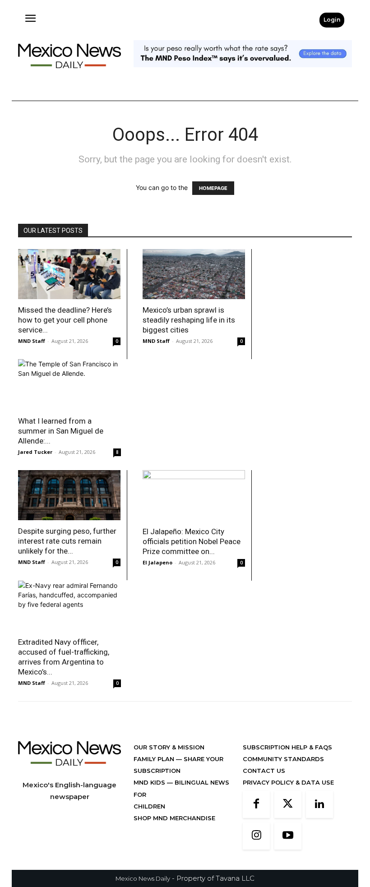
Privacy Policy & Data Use (288, 782)
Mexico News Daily (143, 878)
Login (332, 19)
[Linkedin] (319, 804)
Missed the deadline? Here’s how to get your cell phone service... (65, 319)
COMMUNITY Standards (283, 758)
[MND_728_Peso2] (243, 74)
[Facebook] (256, 804)
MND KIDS (150, 782)
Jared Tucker (35, 451)
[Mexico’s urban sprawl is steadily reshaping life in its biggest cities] (194, 274)
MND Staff (31, 340)
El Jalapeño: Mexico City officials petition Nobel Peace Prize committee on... (191, 541)
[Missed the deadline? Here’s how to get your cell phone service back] (69, 274)
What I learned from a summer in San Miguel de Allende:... (60, 430)
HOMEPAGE (213, 188)
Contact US (264, 770)
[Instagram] (256, 836)
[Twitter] (287, 804)
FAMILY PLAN (155, 758)
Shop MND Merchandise (174, 818)
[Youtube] (287, 836)
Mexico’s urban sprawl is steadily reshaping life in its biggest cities (189, 319)
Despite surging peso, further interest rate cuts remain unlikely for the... (67, 541)
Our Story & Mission (169, 747)
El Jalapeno (157, 562)
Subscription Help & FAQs (287, 747)
